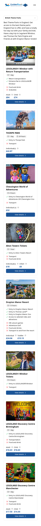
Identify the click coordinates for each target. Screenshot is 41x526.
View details (19, 102)
